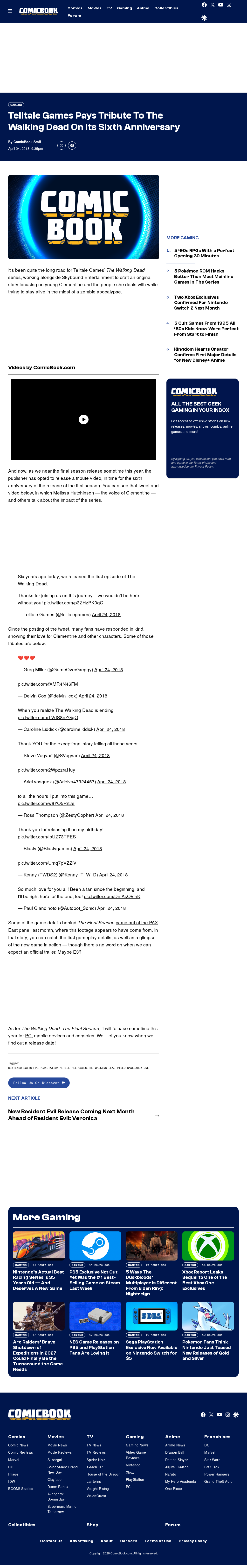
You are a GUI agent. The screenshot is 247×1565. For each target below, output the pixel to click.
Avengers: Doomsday (56, 1496)
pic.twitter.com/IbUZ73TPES (47, 836)
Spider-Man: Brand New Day (63, 1469)
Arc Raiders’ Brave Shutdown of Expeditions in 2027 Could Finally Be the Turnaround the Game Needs (38, 1355)
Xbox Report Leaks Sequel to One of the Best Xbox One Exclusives (204, 1280)
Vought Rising (98, 1488)
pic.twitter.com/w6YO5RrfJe (46, 803)
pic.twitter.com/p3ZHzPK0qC (73, 602)
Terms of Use (202, 462)
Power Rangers (216, 1474)
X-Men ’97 (95, 1466)
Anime (143, 8)
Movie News (57, 1445)
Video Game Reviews (136, 1455)
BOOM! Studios (20, 1488)
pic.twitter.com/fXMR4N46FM (48, 683)
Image (13, 1474)
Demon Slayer (176, 1459)
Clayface (55, 1479)
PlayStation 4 (51, 1068)
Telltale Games (75, 1068)
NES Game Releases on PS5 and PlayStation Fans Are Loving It (94, 1347)
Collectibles (166, 8)
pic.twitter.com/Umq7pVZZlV (47, 862)
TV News (94, 1445)
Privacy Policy (204, 466)
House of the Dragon (103, 1474)
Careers (128, 1541)
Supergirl (55, 1459)
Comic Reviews (20, 1452)
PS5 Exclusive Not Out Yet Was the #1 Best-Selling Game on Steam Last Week (94, 1280)
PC (28, 1035)
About (107, 1541)
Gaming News (137, 1445)
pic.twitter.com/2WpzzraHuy (46, 769)
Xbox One (142, 1068)
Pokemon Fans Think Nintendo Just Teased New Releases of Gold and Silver (206, 1350)
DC (10, 1466)
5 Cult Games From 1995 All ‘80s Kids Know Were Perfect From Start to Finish (206, 329)
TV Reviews (96, 1452)
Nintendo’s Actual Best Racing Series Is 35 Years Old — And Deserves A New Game (38, 1280)
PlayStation (135, 1479)
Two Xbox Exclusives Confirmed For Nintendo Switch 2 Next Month (201, 303)
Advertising (81, 1541)
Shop (92, 1524)
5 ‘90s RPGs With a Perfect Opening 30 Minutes (204, 253)
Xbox (130, 1472)
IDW (11, 1481)
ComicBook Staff (27, 141)
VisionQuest (96, 1495)
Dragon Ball (174, 1452)
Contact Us (51, 1541)
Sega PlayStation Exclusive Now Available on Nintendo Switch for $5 (151, 1350)
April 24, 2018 (106, 614)
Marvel (13, 1459)
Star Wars (212, 1459)
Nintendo (133, 1465)
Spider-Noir (96, 1459)
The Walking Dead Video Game (111, 1068)
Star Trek (211, 1466)
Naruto (170, 1474)
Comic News (18, 1445)
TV (109, 8)
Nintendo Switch (21, 1068)
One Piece (173, 1488)
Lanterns (94, 1481)
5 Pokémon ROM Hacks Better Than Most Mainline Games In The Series (203, 276)
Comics (75, 8)
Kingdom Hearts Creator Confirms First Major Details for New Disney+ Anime (205, 355)
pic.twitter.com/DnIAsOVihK (112, 896)
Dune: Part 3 (58, 1486)
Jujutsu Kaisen (177, 1466)
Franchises (217, 1436)
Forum (74, 15)
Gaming (124, 8)
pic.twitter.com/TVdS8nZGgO (48, 717)
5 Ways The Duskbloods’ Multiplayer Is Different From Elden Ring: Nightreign (151, 1283)
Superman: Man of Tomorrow (63, 1509)
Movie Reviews (60, 1452)
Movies (95, 8)
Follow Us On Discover (37, 1082)
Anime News (175, 1445)
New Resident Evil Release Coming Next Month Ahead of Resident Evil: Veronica (71, 1115)
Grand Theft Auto (218, 1481)
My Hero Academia (180, 1481)
